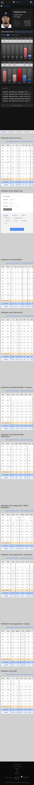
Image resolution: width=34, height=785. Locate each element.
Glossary (17, 773)
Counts (16, 220)
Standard (19, 132)
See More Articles (17, 105)
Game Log (11, 132)
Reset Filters (7, 209)
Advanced (27, 132)
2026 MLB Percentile (12, 141)
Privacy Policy (17, 764)
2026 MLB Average (27, 141)
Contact (23, 215)
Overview (3, 132)
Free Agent (17, 17)
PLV (6, 223)
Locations (7, 220)
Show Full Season (17, 229)
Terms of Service (17, 766)
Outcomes (8, 218)
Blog (17, 771)
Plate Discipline (18, 218)
